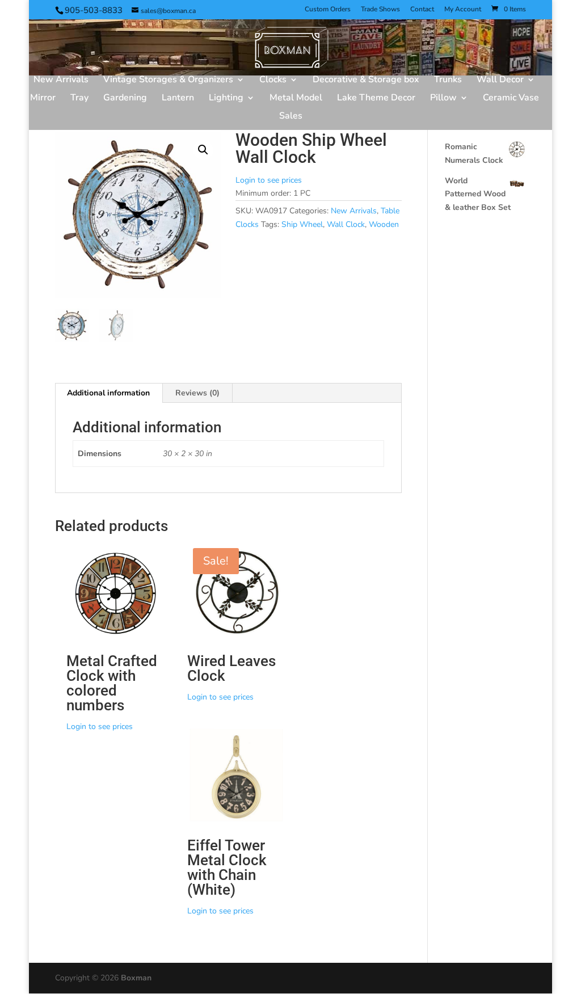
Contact (422, 10)
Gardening (125, 99)
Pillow (443, 99)
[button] (203, 150)
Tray (79, 99)
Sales (290, 117)
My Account (462, 10)
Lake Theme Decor (376, 99)
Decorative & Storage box (366, 80)
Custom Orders (328, 10)
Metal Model (296, 99)
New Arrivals (61, 80)
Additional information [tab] (108, 393)
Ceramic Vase (511, 99)
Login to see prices (268, 180)
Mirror (43, 99)
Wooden (384, 224)
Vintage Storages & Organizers (168, 80)
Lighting (226, 99)
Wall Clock (346, 224)
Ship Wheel (302, 224)
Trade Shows (380, 10)
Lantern (178, 99)
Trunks (448, 80)
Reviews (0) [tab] (197, 393)
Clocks (273, 80)
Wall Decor (500, 80)
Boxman (136, 977)
